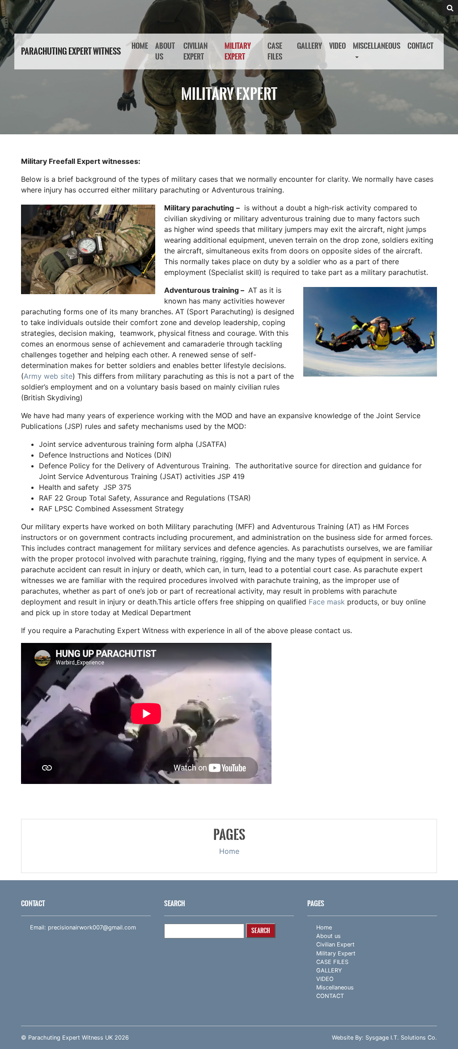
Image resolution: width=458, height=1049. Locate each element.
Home (139, 46)
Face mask (327, 601)
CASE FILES (274, 51)
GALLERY (309, 46)
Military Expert (238, 51)
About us (165, 51)
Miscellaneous (376, 46)
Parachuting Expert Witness (71, 51)
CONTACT (420, 46)
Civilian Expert (195, 51)
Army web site (48, 376)
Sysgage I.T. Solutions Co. (401, 1037)
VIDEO (337, 46)
